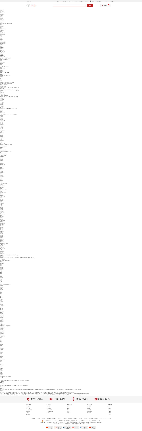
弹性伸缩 (10, 393)
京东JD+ (109, 414)
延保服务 (109, 409)
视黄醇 (1, 215)
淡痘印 (1, 277)
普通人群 (2, 287)
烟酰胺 (1, 237)
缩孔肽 (1, 70)
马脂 (1, 162)
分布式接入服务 (8, 394)
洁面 (1, 35)
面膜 (1, 27)
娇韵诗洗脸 (67, 389)
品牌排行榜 (2, 12)
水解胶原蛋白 (2, 223)
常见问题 (28, 411)
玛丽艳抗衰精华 (48, 389)
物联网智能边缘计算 (83, 393)
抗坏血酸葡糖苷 (3, 192)
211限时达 (49, 408)
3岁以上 (1, 281)
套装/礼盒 (2, 30)
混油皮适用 (2, 332)
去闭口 (1, 319)
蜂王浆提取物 (2, 143)
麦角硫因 (2, 187)
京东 (36, 6)
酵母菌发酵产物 (3, 150)
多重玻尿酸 (2, 98)
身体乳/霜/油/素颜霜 (4, 59)
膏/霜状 (1, 344)
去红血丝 (2, 269)
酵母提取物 (2, 172)
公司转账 (68, 412)
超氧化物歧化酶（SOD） (5, 72)
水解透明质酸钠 (3, 154)
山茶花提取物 (2, 130)
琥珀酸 (1, 76)
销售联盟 (75, 418)
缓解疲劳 (2, 267)
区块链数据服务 (56, 394)
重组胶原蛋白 (2, 248)
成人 (1, 280)
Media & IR (108, 418)
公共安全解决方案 (72, 394)
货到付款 (68, 406)
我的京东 (75, 1)
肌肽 (1, 188)
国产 (1, 353)
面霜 (1, 31)
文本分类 (46, 394)
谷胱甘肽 (2, 124)
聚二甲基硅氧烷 (3, 189)
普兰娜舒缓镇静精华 (25, 389)
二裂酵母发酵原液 (3, 146)
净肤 (1, 273)
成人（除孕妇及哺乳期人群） (6, 284)
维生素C (1, 228)
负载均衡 (77, 393)
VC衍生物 (2, 88)
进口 (1, 355)
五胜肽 (1, 205)
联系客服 (28, 414)
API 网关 (42, 394)
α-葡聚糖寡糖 (2, 120)
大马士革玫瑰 (2, 138)
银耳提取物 (2, 251)
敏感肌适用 (2, 333)
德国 (1, 360)
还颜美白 (80, 389)
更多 (1, 46)
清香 (1, 372)
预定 (60, 394)
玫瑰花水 (2, 166)
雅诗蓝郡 (54, 389)
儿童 (1, 288)
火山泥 (1, 179)
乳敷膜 (1, 349)
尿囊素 (1, 217)
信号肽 (1, 74)
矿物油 (1, 180)
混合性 (1, 329)
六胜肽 (1, 204)
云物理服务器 (57, 393)
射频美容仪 (2, 54)
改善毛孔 (2, 320)
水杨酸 (1, 219)
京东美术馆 (2, 20)
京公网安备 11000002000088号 (50, 420)
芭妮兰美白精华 (8, 389)
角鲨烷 (1, 170)
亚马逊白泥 (2, 236)
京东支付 (72, 425)
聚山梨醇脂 (2, 185)
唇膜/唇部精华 (3, 42)
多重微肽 (2, 140)
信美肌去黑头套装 (16, 389)
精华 (1, 296)
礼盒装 (1, 299)
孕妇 (1, 291)
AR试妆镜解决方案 (65, 394)
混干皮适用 (2, 331)
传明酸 (1, 119)
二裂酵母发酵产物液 (4, 95)
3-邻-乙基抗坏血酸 (3, 183)
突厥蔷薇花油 (2, 196)
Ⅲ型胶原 (1, 107)
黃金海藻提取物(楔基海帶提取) (6, 83)
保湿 (1, 272)
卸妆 (1, 40)
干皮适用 (2, 328)
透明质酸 (2, 221)
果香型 (1, 373)
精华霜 (1, 308)
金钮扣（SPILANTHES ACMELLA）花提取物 (9, 96)
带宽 (88, 393)
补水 (1, 275)
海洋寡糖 (2, 163)
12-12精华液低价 (60, 389)
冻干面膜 (2, 297)
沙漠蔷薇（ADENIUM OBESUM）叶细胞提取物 (9, 87)
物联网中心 (21, 393)
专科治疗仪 (2, 52)
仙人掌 (1, 252)
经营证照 (87, 423)
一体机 (1, 15)
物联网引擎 (50, 394)
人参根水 (2, 203)
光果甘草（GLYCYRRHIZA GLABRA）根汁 (8, 108)
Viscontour (2, 389)
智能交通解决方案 (37, 394)
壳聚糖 (1, 193)
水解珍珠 (2, 239)
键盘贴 (1, 18)
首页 (1, 23)
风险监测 (85, 418)
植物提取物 (2, 245)
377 (1, 79)
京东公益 (96, 418)
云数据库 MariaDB (18, 394)
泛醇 (1, 167)
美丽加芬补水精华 (73, 389)
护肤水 (1, 303)
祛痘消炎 (2, 313)
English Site (102, 418)
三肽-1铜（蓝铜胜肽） (4, 84)
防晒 (1, 38)
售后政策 (89, 406)
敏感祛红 (2, 316)
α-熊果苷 (1, 103)
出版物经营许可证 (62, 422)
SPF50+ (1, 365)
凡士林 (1, 128)
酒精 (1, 300)
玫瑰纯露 (2, 168)
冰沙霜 (1, 304)
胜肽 (1, 131)
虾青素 (1, 232)
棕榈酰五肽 (2, 253)
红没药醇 (2, 132)
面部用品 (2, 301)
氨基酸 (1, 110)
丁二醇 (1, 123)
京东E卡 (109, 411)
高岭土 (1, 142)
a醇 (0, 91)
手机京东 (93, 1)
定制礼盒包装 (2, 358)
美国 (1, 361)
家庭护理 (2, 50)
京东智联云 (78, 394)
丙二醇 (1, 116)
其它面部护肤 (2, 32)
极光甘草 (2, 160)
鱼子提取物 (2, 71)
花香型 (1, 370)
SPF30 (1, 366)
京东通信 (109, 412)
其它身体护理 (2, 56)
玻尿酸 (1, 175)
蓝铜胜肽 (2, 156)
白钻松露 (2, 92)
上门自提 (48, 406)
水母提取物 (2, 231)
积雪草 (1, 159)
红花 (1, 249)
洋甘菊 (1, 240)
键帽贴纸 (2, 19)
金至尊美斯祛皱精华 (34, 389)
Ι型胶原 (1, 122)
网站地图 (13, 394)
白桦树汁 (2, 127)
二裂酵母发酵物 (3, 155)
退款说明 (89, 409)
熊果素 (1, 235)
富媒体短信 (2, 394)
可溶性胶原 (2, 212)
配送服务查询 (49, 409)
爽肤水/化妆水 (3, 28)
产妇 (1, 283)
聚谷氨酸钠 (2, 147)
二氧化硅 (2, 102)
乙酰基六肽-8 (2, 244)
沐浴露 (1, 63)
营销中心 (59, 418)
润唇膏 (1, 39)
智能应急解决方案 (39, 393)
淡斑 (1, 279)
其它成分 (2, 199)
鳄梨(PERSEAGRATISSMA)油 (6, 144)
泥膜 (1, 345)
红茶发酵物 (2, 176)
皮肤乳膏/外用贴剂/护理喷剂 (5, 58)
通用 (1, 292)
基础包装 (2, 356)
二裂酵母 (2, 104)
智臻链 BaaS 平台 (63, 393)
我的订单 (70, 1)
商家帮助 (54, 418)
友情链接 (70, 418)
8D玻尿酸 (2, 106)
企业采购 (86, 1)
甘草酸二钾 (2, 136)
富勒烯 (1, 134)
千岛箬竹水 (2, 200)
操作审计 (52, 393)
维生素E (1, 229)
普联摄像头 (2, 14)
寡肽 (1, 177)
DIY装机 (109, 408)
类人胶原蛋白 (2, 259)
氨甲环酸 (2, 216)
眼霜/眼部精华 (3, 34)
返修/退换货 (89, 411)
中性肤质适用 (2, 336)
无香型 (1, 374)
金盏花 (1, 173)
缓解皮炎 (2, 317)
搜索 (90, 5)
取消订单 (89, 412)
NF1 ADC (69, 393)
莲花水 (1, 111)
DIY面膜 (1, 311)
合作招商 (49, 418)
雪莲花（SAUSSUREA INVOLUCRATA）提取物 (9, 90)
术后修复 (2, 315)
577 (1, 80)
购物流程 (28, 406)
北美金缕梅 (2, 112)
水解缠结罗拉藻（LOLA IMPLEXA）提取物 (8, 114)
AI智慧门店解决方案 (4, 393)
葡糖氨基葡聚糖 (3, 86)
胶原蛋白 (2, 209)
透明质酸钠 (2, 224)
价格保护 (89, 408)
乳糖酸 (1, 208)
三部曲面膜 (2, 305)
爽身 (1, 276)
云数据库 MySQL (15, 393)
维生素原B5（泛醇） (4, 243)
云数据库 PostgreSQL (28, 393)
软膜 (1, 351)
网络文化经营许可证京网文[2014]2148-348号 (76, 422)
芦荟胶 (1, 44)
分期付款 (68, 409)
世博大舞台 (41, 389)
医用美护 (2, 48)
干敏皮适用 (2, 327)
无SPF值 (1, 364)
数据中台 (34, 393)
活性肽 (1, 171)
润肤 (1, 60)
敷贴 (1, 340)
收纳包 (1, 16)
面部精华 (4, 23)
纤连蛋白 (2, 233)
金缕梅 (1, 115)
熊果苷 (1, 191)
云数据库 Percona (47, 393)
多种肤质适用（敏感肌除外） (6, 325)
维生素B (1, 227)
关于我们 (33, 418)
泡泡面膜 (2, 348)
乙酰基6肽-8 (2, 220)
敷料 (1, 343)
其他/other (2, 247)
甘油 (1, 139)
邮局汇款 (68, 411)
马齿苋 (1, 184)
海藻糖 (1, 158)
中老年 (1, 285)
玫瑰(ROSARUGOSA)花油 (5, 75)
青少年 (1, 289)
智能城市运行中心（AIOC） (27, 394)
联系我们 (38, 418)
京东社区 (80, 418)
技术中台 (73, 393)
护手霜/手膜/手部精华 (4, 66)
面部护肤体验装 (3, 43)
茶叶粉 (1, 135)
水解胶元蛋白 (2, 213)
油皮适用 (2, 335)
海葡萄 (1, 100)
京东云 (76, 425)
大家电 (27, 412)
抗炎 (1, 271)
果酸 (1, 148)
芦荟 (1, 181)
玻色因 (1, 118)
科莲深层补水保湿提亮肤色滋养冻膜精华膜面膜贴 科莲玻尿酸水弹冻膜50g (14, 380)
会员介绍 (28, 408)
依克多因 (2, 241)
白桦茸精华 (2, 126)
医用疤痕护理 (2, 51)
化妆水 (1, 307)
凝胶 (1, 347)
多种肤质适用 (2, 324)
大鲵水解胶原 (2, 94)
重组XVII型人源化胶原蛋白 (5, 260)
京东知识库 (2, 11)
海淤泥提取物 (2, 164)
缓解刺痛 (2, 321)
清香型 (1, 368)
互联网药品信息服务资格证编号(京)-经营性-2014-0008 (77, 420)
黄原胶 (1, 207)
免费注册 (64, 1)
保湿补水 (2, 312)
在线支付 (68, 408)
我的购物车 (106, 5)
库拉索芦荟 (2, 195)
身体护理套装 (2, 62)
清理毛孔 (2, 268)
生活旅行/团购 (29, 409)
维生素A (1, 225)
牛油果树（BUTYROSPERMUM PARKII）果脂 (9, 255)
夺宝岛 (109, 406)
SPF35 (1, 362)
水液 (1, 295)
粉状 (1, 341)
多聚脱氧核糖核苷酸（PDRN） (6, 151)
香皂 (1, 64)
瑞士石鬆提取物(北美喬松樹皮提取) (7, 82)
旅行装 (1, 309)
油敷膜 (1, 352)
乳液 (1, 36)
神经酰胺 (2, 211)
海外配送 (48, 412)
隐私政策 (91, 418)
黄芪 (1, 201)
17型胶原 (2, 99)
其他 (1, 264)
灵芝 (1, 197)
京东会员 (81, 1)
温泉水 (1, 78)
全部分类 (2, 10)
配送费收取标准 (50, 411)
